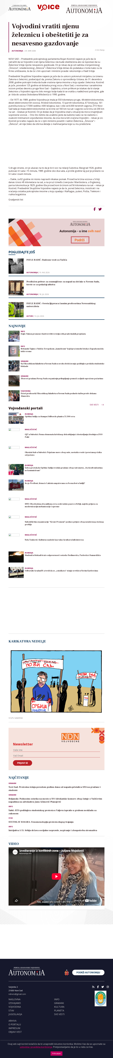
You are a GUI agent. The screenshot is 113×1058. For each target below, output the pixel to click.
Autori (29, 316)
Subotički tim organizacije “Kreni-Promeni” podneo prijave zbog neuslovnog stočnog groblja (64, 523)
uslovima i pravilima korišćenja (36, 1046)
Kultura (59, 1006)
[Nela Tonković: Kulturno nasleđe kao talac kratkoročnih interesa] (16, 541)
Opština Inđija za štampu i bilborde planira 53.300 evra (50, 416)
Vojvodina (25, 391)
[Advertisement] (56, 147)
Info (23, 331)
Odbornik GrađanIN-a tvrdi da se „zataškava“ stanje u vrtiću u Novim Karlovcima (61, 571)
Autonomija (17, 51)
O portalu (15, 1024)
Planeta (59, 1010)
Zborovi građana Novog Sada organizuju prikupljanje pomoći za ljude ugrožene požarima (62, 378)
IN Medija (29, 414)
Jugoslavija (15, 1014)
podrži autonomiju (88, 972)
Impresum (14, 1028)
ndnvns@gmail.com (17, 994)
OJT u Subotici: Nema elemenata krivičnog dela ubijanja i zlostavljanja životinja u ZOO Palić (64, 435)
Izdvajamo (15, 1003)
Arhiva (12, 1020)
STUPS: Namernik (16, 718)
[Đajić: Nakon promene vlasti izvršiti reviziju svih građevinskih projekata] (14, 336)
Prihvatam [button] (56, 1053)
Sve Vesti (94, 404)
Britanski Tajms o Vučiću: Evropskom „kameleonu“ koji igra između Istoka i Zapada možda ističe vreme (62, 350)
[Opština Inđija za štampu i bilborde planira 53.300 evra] (16, 418)
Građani (24, 361)
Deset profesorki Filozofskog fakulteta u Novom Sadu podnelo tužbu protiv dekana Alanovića (58, 394)
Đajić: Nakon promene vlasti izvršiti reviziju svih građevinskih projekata (53, 334)
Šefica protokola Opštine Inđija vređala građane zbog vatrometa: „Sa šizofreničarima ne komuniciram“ (64, 469)
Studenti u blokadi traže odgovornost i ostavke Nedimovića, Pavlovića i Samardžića (63, 555)
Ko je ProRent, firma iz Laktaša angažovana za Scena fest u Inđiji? (55, 483)
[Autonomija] (84, 9)
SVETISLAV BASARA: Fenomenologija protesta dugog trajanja (41, 822)
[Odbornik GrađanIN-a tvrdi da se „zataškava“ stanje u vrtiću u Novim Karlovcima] (16, 572)
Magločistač (31, 429)
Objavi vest (15, 1031)
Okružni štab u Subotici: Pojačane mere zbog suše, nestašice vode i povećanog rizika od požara (63, 453)
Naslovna (14, 999)
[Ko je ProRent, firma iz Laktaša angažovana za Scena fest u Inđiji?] (16, 485)
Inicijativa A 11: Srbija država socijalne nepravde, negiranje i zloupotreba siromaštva (53, 830)
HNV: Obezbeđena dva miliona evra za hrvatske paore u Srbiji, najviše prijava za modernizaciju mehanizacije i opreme (61, 505)
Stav (11, 818)
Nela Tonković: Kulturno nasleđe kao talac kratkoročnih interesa (54, 540)
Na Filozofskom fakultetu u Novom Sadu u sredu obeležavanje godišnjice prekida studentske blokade (62, 365)
